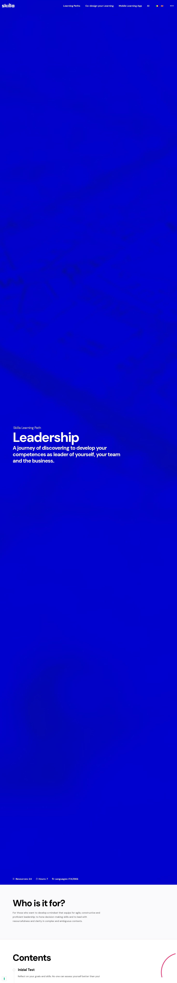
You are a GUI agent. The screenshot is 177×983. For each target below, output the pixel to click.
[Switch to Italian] (157, 6)
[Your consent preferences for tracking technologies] (4, 978)
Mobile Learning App (130, 5)
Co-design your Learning (99, 5)
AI (148, 5)
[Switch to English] (162, 6)
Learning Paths (71, 5)
